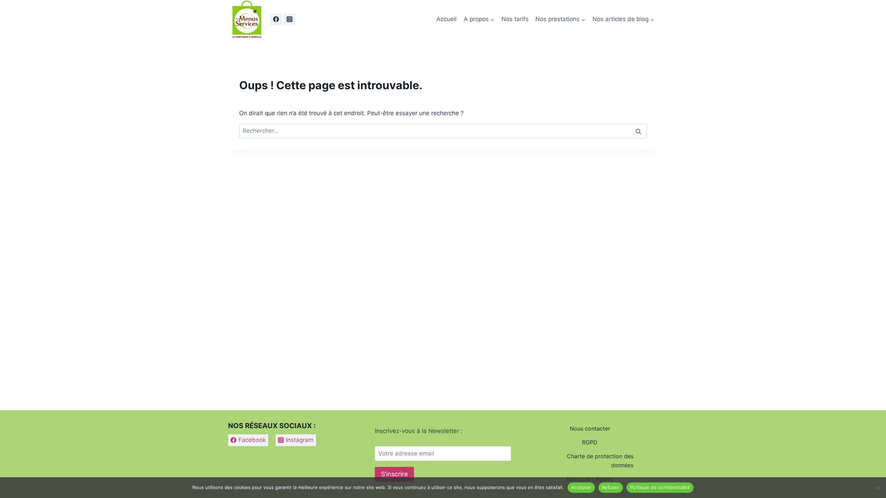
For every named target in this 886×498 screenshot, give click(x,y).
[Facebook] (276, 19)
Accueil (446, 19)
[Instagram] (289, 19)
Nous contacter (590, 428)
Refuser (611, 487)
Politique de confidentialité (660, 487)
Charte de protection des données (600, 461)
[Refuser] (877, 487)
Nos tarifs (514, 19)
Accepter (581, 487)
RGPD (589, 442)
